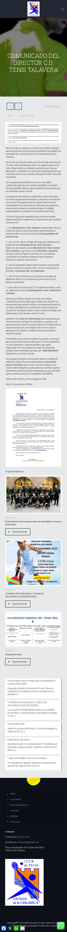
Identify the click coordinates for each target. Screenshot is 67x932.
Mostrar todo (53, 106)
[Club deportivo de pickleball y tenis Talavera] (33, 9)
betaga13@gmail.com (28, 842)
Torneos (14, 810)
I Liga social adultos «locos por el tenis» (27, 758)
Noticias (14, 816)
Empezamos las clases (18, 739)
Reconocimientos (19, 805)
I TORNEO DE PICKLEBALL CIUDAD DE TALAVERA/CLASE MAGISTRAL (24, 595)
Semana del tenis (13, 654)
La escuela (15, 799)
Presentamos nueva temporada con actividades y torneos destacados (31, 682)
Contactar (15, 822)
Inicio (13, 793)
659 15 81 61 (24, 837)
